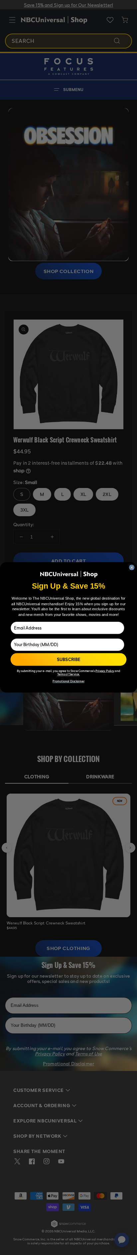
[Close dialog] (132, 567)
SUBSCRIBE (68, 659)
